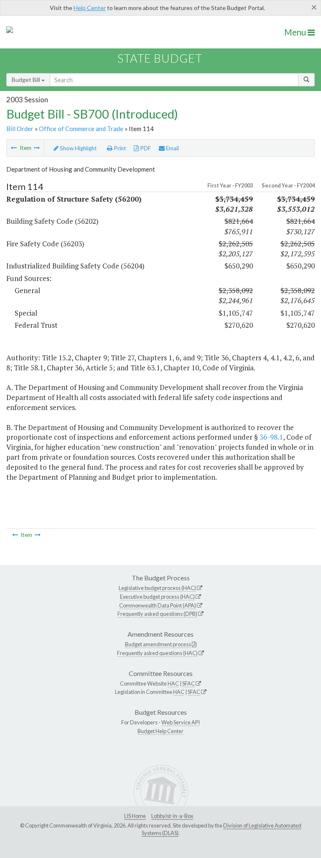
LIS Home (135, 815)
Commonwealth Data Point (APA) (157, 605)
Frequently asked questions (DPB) (157, 613)
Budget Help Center (160, 731)
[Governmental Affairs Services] (37, 147)
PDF (145, 148)
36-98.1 (271, 437)
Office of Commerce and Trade (81, 128)
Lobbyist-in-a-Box (172, 815)
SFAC (188, 683)
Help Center (90, 7)
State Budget (159, 58)
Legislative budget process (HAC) (157, 588)
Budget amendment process (158, 644)
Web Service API (180, 722)
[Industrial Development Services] (14, 147)
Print (119, 148)
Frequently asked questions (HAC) (157, 653)
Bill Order (19, 128)
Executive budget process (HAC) (157, 596)
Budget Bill (26, 79)
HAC (173, 683)
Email (172, 148)
